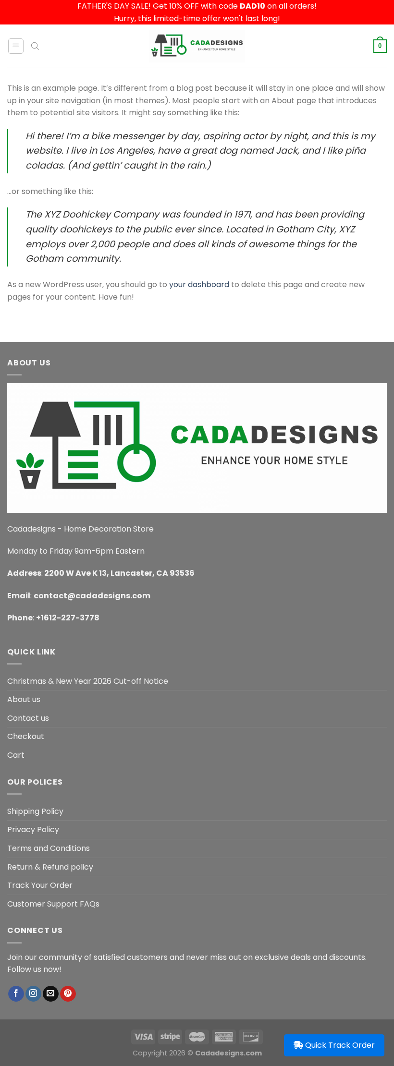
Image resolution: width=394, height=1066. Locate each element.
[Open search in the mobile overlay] (35, 46)
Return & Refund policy (50, 866)
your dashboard (199, 284)
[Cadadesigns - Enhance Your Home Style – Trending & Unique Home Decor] (197, 46)
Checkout (25, 736)
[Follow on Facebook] (16, 994)
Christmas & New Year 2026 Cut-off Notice (87, 681)
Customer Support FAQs (53, 903)
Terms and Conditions (48, 848)
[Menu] (16, 46)
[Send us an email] (51, 994)
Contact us (28, 718)
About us (23, 699)
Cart (16, 755)
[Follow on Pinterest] (68, 994)
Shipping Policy (35, 811)
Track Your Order (40, 885)
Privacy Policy (33, 829)
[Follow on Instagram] (33, 994)
